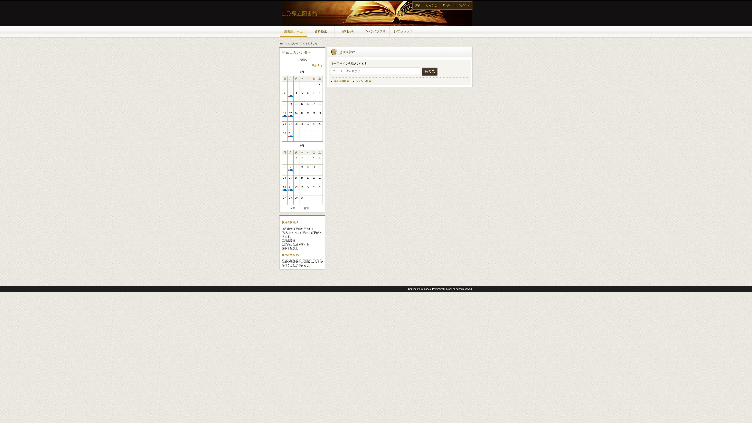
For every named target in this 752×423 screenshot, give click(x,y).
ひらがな (431, 5)
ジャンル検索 (363, 81)
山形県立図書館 (299, 13)
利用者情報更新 (291, 255)
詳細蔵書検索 (341, 81)
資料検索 (321, 31)
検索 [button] (428, 71)
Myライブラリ (376, 31)
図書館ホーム (293, 31)
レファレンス (403, 31)
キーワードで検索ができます (349, 63)
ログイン (463, 5)
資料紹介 (348, 31)
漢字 (417, 5)
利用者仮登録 (290, 222)
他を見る (317, 65)
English (447, 5)
